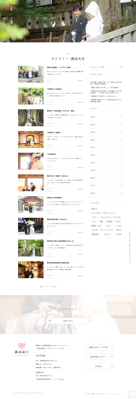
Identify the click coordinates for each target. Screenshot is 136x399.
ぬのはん (118, 221)
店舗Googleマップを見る (98, 347)
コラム (94, 221)
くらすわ (118, 226)
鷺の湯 (119, 230)
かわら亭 (94, 230)
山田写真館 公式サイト (98, 356)
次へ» (55, 286)
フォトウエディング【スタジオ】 (110, 217)
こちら (61, 379)
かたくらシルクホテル (107, 230)
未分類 (119, 234)
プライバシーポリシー (114, 394)
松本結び (98, 366)
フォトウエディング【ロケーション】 (103, 213)
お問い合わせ (68, 321)
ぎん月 (108, 226)
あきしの (107, 234)
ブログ (94, 217)
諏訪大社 (94, 209)
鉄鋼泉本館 (94, 234)
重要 (101, 221)
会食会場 (109, 221)
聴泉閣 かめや (96, 226)
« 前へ (41, 286)
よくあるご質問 (89, 394)
